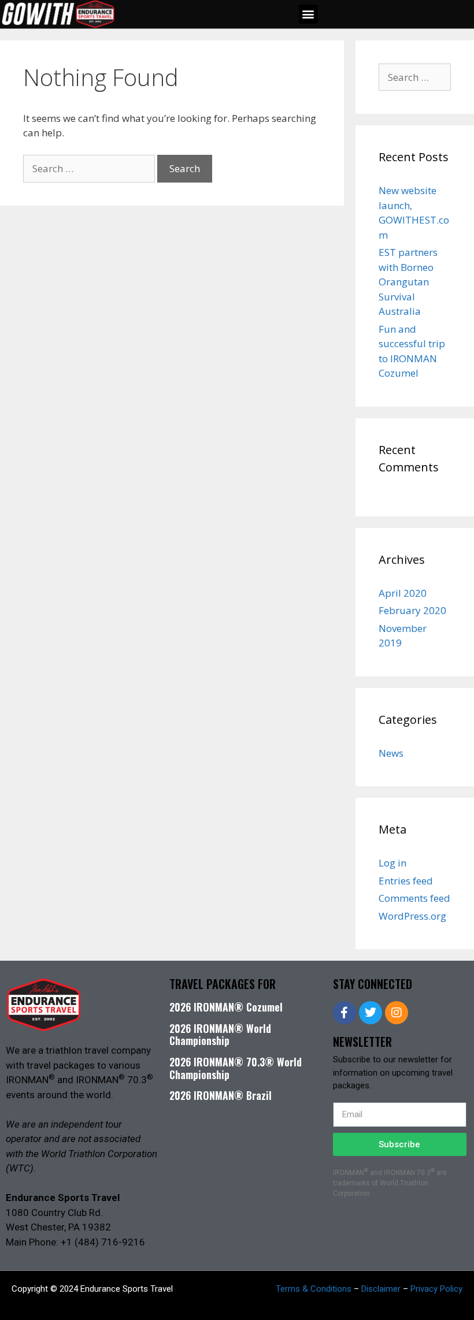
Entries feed (406, 880)
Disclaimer (381, 1289)
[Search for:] (90, 168)
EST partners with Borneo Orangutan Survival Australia (408, 282)
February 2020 (412, 610)
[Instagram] (396, 1012)
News (391, 753)
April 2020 (403, 593)
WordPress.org (412, 916)
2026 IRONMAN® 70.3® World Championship (235, 1068)
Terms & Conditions (313, 1289)
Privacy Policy (436, 1289)
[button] (308, 14)
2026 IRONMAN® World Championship (220, 1034)
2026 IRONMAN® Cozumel (226, 1006)
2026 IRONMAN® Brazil (220, 1095)
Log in (392, 862)
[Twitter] (370, 1012)
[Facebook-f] (344, 1012)
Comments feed (414, 898)
